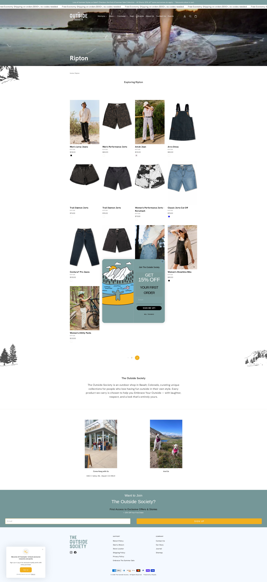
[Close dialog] (162, 261)
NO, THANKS (149, 314)
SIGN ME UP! (149, 308)
